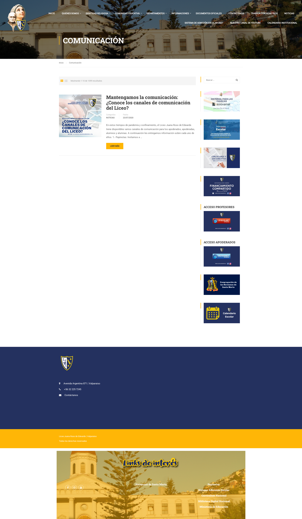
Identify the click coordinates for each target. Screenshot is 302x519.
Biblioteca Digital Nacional (214, 501)
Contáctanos (236, 13)
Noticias (289, 13)
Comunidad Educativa (127, 13)
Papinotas (214, 484)
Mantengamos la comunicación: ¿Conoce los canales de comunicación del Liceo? (148, 103)
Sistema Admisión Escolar (213, 490)
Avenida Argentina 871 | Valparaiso (82, 383)
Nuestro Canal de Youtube (245, 23)
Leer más (114, 146)
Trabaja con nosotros (264, 13)
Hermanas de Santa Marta (151, 484)
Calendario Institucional (282, 23)
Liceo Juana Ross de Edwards (72, 436)
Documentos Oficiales (209, 13)
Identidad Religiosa (97, 13)
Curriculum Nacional (213, 495)
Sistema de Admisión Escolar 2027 (204, 23)
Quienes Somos (70, 13)
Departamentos (156, 13)
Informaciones (180, 13)
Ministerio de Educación (214, 506)
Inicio (51, 13)
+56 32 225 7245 (72, 389)
